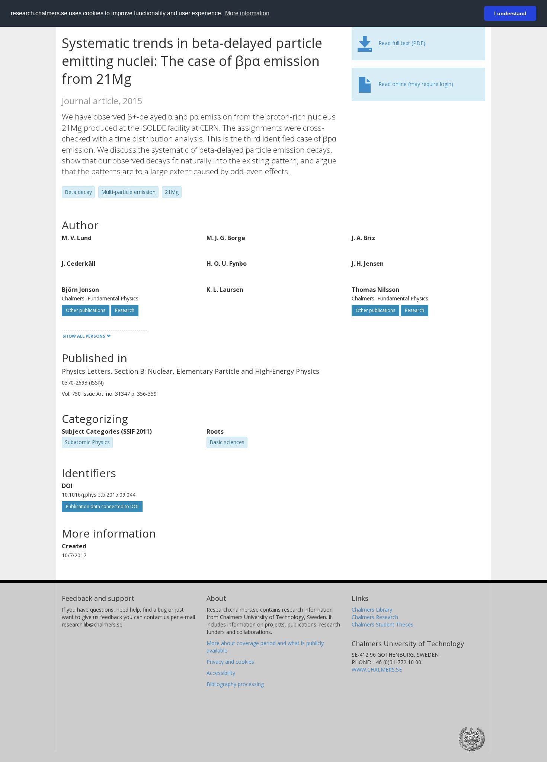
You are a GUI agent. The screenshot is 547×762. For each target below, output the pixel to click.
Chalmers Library (372, 609)
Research (124, 310)
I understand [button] (510, 13)
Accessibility (221, 672)
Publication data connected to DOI (102, 506)
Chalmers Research (375, 617)
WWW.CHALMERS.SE (377, 669)
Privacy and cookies (230, 661)
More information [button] (247, 13)
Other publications (85, 310)
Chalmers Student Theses (382, 624)
